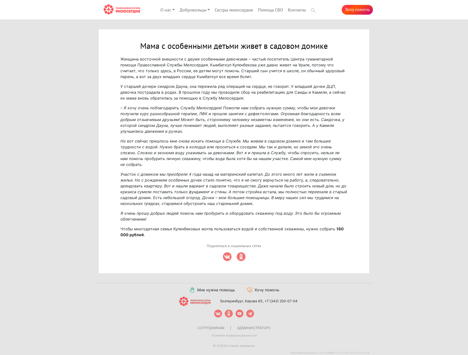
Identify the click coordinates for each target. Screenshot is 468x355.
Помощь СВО (270, 10)
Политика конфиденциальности (234, 335)
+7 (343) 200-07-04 (280, 301)
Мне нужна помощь (216, 289)
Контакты (297, 10)
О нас (165, 10)
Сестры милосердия (234, 10)
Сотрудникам (210, 328)
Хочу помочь (357, 9)
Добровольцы (193, 10)
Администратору (254, 328)
